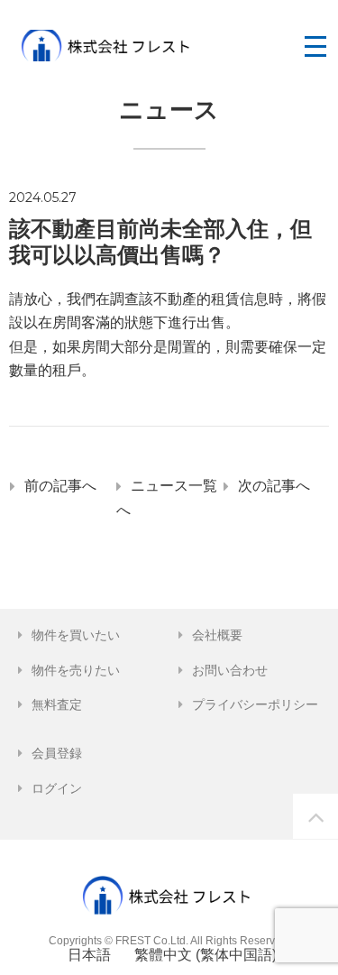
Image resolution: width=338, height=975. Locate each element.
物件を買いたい (76, 635)
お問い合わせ (230, 670)
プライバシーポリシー (255, 704)
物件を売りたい (76, 670)
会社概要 (217, 635)
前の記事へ (60, 485)
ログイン (57, 788)
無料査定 (57, 704)
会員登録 (57, 753)
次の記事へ (274, 485)
